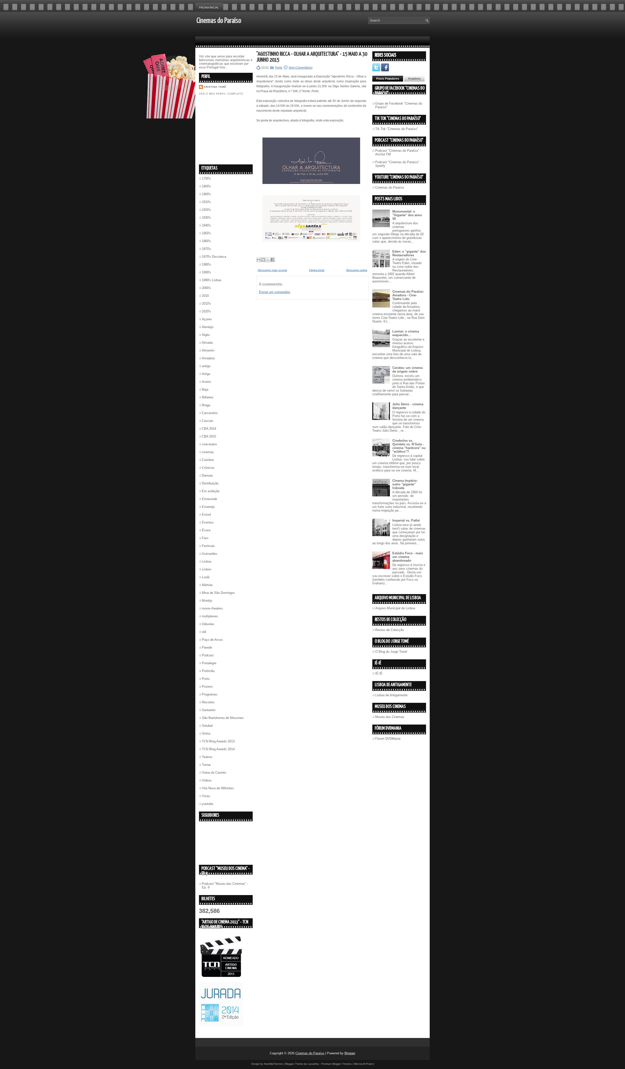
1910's (206, 202)
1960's (206, 241)
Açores (207, 319)
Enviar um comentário (274, 292)
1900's (206, 194)
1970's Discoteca (214, 256)
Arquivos (414, 78)
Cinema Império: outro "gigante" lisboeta (404, 484)
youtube (207, 804)
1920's (206, 210)
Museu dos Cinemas (389, 717)
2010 (205, 296)
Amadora (208, 358)
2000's (206, 288)
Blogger (349, 1053)
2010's (206, 303)
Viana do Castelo (214, 772)
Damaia (207, 475)
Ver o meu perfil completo (221, 93)
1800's (206, 186)
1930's (206, 217)
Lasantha (313, 1063)
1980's (206, 264)
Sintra (206, 733)
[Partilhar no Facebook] (272, 259)
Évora (206, 530)
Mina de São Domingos (218, 593)
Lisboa (206, 561)
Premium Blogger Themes (336, 1063)
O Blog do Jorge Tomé (391, 651)
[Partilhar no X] (267, 259)
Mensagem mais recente (272, 270)
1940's (206, 225)
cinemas (208, 452)
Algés (206, 335)
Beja (205, 389)
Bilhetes (207, 397)
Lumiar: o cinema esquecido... (405, 333)
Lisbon (206, 569)
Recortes (208, 702)
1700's (206, 178)
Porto (205, 679)
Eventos (208, 522)
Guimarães (209, 554)
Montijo (207, 600)
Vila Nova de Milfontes (218, 788)
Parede (207, 647)
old (204, 632)
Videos (207, 780)
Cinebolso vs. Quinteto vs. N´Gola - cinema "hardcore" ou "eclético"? (409, 446)
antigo (206, 366)
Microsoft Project (364, 1063)
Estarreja (208, 507)
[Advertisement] (235, 129)
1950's (206, 233)
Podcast (208, 655)
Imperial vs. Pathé (406, 520)
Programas (209, 694)
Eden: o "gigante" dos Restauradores (409, 253)
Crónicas (208, 468)
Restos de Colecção (389, 630)
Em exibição (210, 491)
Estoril (206, 514)
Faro (205, 538)
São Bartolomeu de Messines (223, 718)
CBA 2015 (209, 436)
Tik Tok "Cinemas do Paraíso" (396, 129)
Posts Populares (387, 78)
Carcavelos (210, 413)
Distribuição (210, 483)
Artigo (206, 374)
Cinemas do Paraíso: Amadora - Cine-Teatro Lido (408, 295)
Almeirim (208, 350)
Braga (206, 405)
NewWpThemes (273, 1063)
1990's (206, 272)
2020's (206, 311)
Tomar (206, 765)
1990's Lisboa (211, 280)
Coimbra (208, 460)
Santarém (209, 710)
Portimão (208, 671)
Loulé (205, 577)
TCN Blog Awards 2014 (218, 749)
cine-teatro (209, 444)
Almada (207, 342)
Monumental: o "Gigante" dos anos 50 (407, 215)
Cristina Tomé (215, 87)
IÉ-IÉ (379, 673)
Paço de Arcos (212, 639)
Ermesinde (209, 499)
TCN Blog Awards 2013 (218, 741)
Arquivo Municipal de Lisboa (395, 608)
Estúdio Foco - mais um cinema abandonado (407, 556)
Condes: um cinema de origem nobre (407, 369)
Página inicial (209, 7)
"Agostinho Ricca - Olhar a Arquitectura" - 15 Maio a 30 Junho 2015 (311, 57)
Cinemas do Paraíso (219, 20)
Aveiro (206, 382)
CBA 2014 (209, 428)
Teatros (207, 757)
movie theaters (212, 608)
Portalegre (209, 663)
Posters (207, 686)
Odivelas (208, 624)
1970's (206, 249)
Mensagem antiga (356, 270)
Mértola (207, 585)
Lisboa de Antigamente (391, 695)
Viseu (206, 796)
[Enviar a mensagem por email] (258, 259)
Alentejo (207, 327)
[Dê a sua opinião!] (263, 259)
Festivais (208, 546)
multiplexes (210, 616)
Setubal (207, 725)
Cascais (207, 421)
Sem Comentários (300, 67)
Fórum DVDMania (387, 738)
